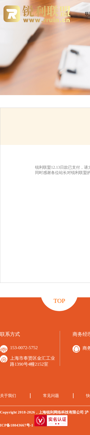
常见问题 (51, 395)
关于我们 (8, 395)
